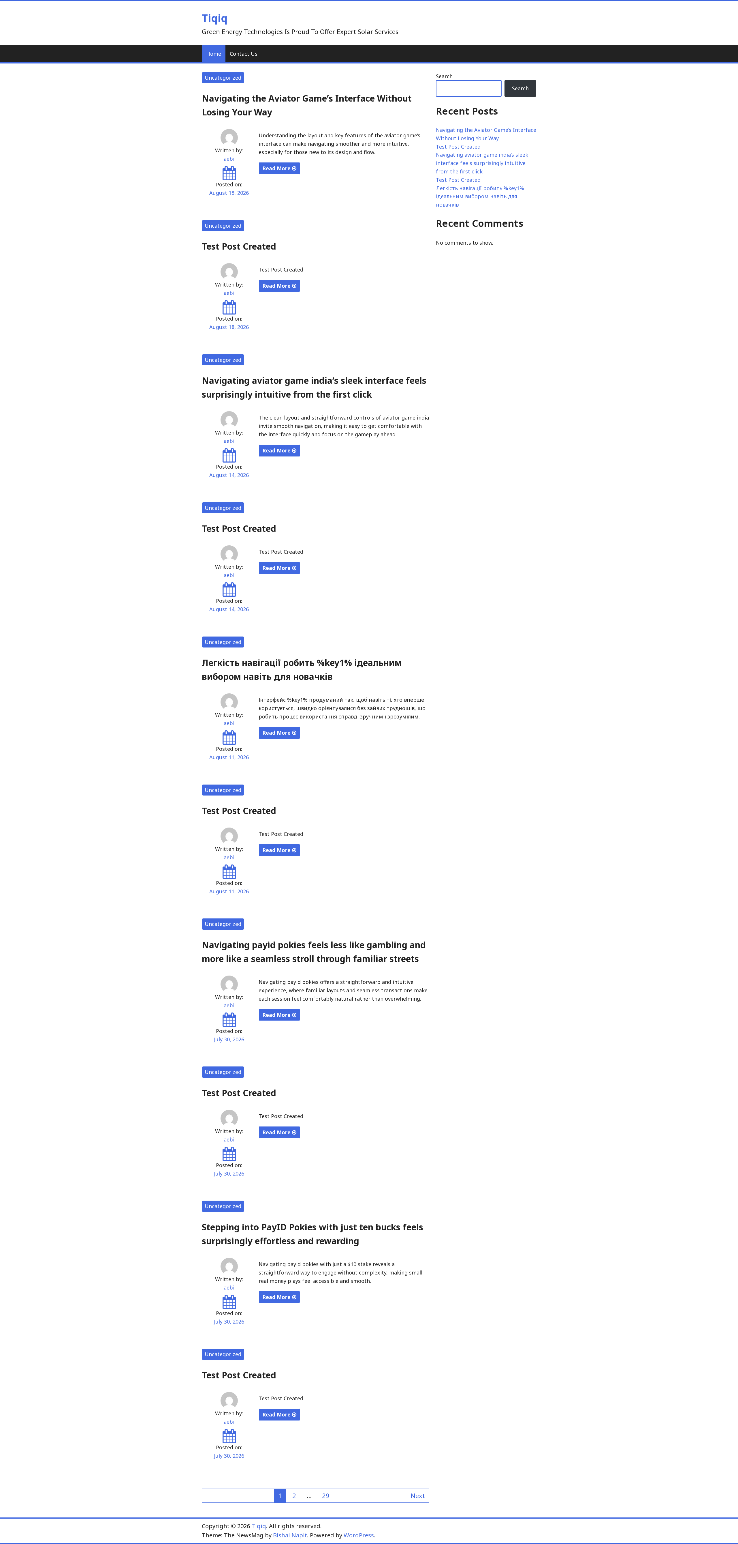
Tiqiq (214, 18)
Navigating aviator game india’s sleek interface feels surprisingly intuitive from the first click (482, 163)
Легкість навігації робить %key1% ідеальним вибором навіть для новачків (480, 196)
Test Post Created (239, 246)
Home (213, 53)
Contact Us (243, 53)
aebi (229, 158)
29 (326, 1495)
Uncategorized (223, 77)
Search (444, 76)
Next (418, 1495)
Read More (277, 168)
